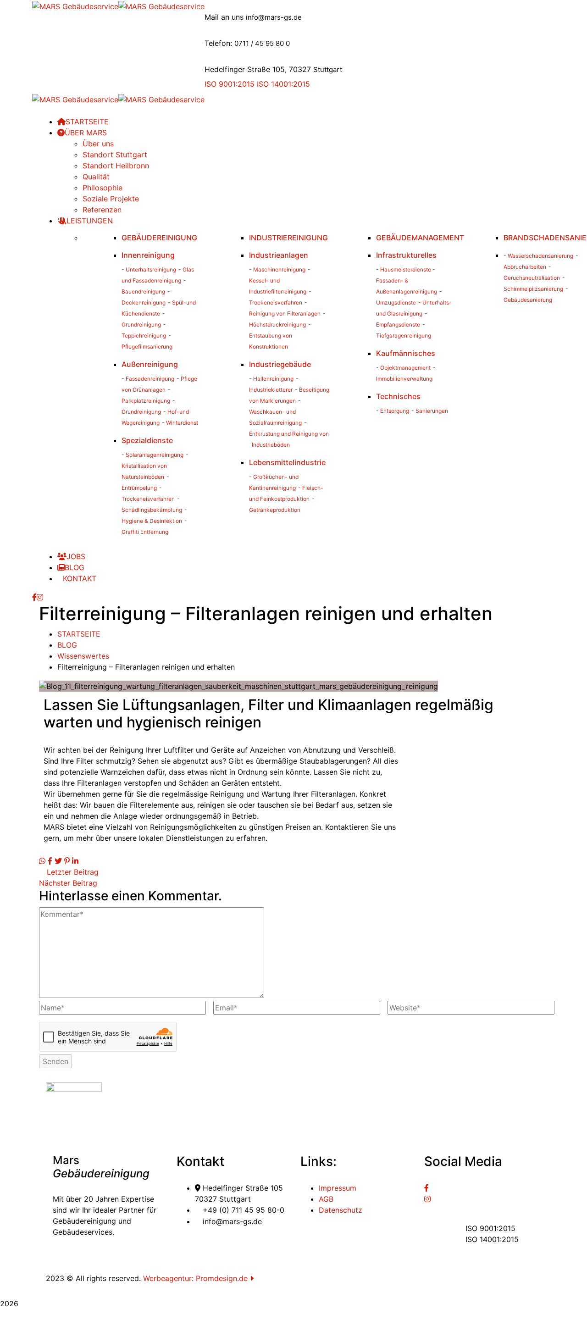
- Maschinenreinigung (277, 269)
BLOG (74, 567)
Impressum (337, 1187)
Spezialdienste (147, 440)
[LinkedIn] (75, 860)
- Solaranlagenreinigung (152, 454)
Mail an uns (224, 17)
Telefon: (218, 43)
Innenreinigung (148, 255)
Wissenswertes (83, 655)
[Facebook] (50, 860)
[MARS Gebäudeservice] (75, 5)
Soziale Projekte (111, 198)
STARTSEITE (78, 633)
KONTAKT (79, 578)
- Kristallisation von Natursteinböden (155, 465)
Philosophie (102, 187)
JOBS (75, 556)
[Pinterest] (67, 860)
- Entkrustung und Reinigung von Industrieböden (289, 433)
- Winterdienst (180, 422)
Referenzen (102, 209)
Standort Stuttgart (115, 154)
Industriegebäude (280, 364)
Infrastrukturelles (406, 255)
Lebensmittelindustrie (287, 462)
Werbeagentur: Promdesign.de (196, 1278)
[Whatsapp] (42, 860)
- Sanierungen (429, 410)
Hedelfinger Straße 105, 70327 (258, 69)
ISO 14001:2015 (283, 84)
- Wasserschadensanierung (538, 255)
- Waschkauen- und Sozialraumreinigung (275, 411)
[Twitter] (58, 860)
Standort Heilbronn (116, 165)
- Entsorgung (392, 410)
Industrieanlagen (278, 255)
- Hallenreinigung (271, 378)
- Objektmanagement (403, 367)
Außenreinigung (150, 364)
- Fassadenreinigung (148, 378)
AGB (326, 1199)
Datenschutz (340, 1210)
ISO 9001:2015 (230, 84)
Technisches (398, 396)
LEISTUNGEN (89, 220)
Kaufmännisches (405, 353)
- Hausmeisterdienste (403, 269)
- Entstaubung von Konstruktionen (280, 335)
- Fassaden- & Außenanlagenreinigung (406, 280)
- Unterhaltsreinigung (149, 269)
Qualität (96, 176)
